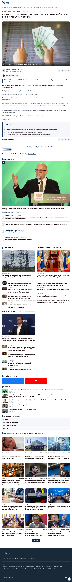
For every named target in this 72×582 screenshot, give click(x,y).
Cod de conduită (31, 558)
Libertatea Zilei (41, 568)
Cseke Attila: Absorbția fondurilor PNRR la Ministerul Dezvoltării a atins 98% (58, 482)
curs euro (58, 147)
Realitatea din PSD (14, 568)
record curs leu (20, 147)
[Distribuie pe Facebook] (62, 70)
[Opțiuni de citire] (69, 579)
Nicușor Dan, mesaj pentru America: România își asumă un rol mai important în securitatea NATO (21, 356)
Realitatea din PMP (48, 566)
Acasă (5, 7)
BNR (52, 147)
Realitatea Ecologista (30, 566)
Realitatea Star (21, 566)
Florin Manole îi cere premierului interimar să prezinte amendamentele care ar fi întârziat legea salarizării (34, 534)
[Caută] (65, 2)
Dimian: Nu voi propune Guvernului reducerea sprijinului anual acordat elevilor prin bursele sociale (12, 508)
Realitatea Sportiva (13, 566)
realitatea (42, 147)
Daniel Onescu (43, 478)
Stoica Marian (20, 452)
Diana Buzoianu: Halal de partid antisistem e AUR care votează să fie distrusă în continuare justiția (53, 301)
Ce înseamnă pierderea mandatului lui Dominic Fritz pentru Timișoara (19, 370)
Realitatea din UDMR (33, 568)
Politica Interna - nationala (18, 7)
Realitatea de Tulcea (6, 571)
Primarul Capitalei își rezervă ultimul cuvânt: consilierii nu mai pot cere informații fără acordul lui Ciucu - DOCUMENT (21, 348)
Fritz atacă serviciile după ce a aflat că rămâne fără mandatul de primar (19, 284)
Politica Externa (9, 215)
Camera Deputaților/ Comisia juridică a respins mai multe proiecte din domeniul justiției (11, 482)
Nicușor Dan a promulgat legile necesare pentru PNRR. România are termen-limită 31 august (32, 127)
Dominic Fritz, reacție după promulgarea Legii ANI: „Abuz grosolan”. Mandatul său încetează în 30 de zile (18, 339)
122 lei (28, 147)
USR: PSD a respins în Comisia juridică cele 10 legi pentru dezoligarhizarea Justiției (29, 134)
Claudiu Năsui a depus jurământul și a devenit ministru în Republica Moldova (35, 482)
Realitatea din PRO (23, 568)
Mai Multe (36, 540)
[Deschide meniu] (69, 2)
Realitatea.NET (4, 566)
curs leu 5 (34, 147)
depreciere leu (7, 149)
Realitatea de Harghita (57, 568)
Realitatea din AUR (5, 568)
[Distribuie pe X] (68, 70)
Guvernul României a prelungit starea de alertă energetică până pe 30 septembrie (16, 276)
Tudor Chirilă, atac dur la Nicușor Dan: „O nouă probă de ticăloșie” (24, 132)
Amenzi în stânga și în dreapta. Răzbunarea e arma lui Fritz (21, 232)
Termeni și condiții (10, 558)
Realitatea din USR (16, 70)
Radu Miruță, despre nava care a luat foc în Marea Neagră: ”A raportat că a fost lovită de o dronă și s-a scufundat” (58, 457)
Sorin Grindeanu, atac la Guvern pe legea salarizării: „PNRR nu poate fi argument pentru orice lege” (20, 363)
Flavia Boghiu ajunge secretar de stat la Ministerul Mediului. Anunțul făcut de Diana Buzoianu (32, 129)
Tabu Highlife (48, 568)
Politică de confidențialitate (20, 558)
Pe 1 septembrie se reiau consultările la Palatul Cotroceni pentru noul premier (12, 533)
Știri (9, 7)
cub (48, 147)
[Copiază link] (59, 70)
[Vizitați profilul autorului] (3, 70)
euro (4, 147)
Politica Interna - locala (11, 230)
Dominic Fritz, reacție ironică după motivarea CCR (18, 239)
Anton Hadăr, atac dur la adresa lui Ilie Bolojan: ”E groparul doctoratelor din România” (59, 533)
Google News (32, 154)
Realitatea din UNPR (58, 566)
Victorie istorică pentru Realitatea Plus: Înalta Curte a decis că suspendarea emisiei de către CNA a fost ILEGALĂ (21, 305)
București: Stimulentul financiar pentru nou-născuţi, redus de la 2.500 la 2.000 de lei (11, 456)
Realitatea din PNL (39, 566)
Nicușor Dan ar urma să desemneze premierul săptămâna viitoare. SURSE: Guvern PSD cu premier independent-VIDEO (35, 508)
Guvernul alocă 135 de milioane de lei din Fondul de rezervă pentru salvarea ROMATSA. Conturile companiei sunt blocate (35, 457)
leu (8, 147)
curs (13, 147)
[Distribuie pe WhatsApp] (65, 70)
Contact (3, 558)
